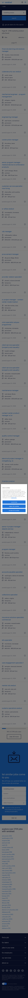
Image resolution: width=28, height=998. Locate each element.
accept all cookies (14, 510)
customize (14, 502)
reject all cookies (14, 506)
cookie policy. (14, 497)
